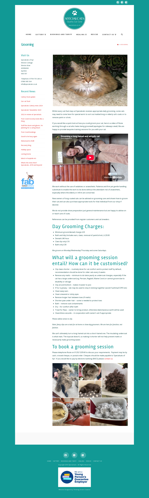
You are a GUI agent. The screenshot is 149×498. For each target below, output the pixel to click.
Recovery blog (26, 145)
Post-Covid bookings (28, 132)
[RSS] (126, 2)
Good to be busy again (29, 136)
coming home (26, 154)
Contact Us (97, 461)
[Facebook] (118, 2)
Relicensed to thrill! (27, 141)
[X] (122, 2)
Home (49, 461)
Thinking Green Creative (81, 489)
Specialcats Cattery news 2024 (32, 106)
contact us (108, 358)
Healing (81, 461)
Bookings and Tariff (69, 461)
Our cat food (25, 101)
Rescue (88, 461)
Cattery (56, 461)
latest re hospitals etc (28, 158)
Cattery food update (28, 97)
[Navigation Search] (121, 34)
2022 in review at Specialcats (31, 114)
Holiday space (26, 150)
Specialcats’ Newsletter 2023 (31, 110)
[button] (65, 380)
